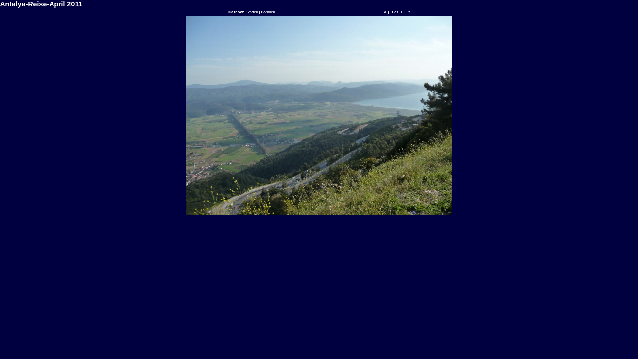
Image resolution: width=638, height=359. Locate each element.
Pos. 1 (397, 12)
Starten (252, 12)
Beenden (268, 12)
